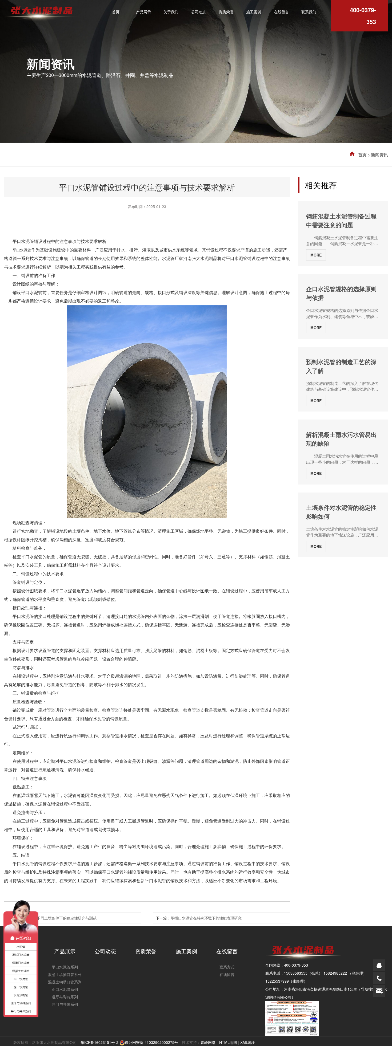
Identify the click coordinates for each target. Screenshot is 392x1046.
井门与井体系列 (65, 1004)
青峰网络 (208, 1042)
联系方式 (226, 967)
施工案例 (186, 951)
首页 (362, 155)
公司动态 (105, 951)
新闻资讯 (379, 155)
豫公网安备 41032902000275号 (151, 1042)
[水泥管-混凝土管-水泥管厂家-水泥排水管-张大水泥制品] (41, 10)
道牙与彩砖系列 (65, 996)
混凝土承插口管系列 (65, 974)
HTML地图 (228, 1042)
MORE (316, 255)
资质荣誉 (146, 951)
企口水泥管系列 (65, 989)
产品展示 (64, 951)
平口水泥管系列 (65, 967)
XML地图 (247, 1042)
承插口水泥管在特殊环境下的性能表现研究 (206, 918)
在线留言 (227, 951)
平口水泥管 (22, 250)
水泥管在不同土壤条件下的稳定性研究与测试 (59, 918)
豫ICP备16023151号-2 (99, 1042)
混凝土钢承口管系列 (65, 981)
